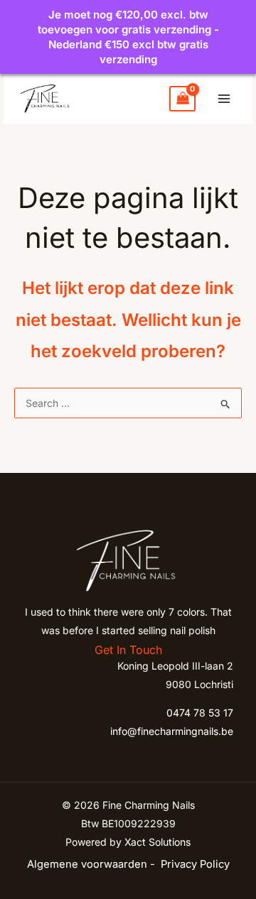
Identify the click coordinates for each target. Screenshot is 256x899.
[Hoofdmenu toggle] (224, 99)
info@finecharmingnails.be (171, 731)
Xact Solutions (157, 842)
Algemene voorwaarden (87, 864)
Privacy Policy (195, 864)
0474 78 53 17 (199, 713)
